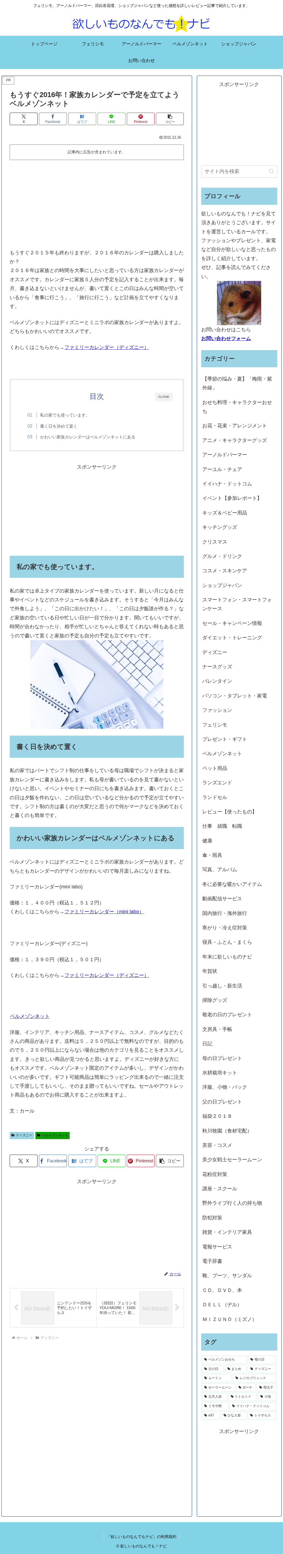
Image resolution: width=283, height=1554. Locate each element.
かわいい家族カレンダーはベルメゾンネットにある (87, 437)
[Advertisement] (96, 203)
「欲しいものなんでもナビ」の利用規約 (141, 1536)
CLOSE (163, 396)
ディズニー (24, 1135)
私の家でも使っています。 (65, 415)
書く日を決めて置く (58, 426)
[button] (170, 119)
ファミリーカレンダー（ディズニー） (106, 347)
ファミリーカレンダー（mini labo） (104, 911)
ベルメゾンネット (30, 1016)
